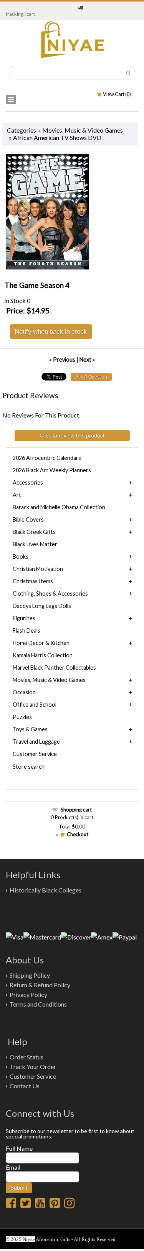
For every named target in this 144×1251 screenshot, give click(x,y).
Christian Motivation (38, 569)
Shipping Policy (30, 975)
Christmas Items (33, 581)
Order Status (26, 1057)
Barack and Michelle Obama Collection (59, 507)
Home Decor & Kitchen (41, 643)
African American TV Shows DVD (57, 137)
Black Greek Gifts (34, 532)
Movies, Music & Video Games (82, 130)
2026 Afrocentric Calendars (47, 458)
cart (30, 14)
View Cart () (116, 94)
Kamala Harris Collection (43, 655)
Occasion (24, 692)
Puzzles (22, 717)
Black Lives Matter (35, 544)
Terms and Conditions (38, 1004)
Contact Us (25, 1085)
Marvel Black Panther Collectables (54, 667)
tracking (14, 14)
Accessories (28, 482)
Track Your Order (33, 1066)
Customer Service (35, 754)
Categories (21, 130)
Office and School (34, 704)
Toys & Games (30, 729)
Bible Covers (28, 519)
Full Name (19, 1148)
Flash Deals (26, 630)
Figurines (24, 618)
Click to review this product (72, 435)
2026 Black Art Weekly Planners (52, 470)
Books (20, 556)
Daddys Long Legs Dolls (42, 606)
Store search (29, 766)
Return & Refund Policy (40, 984)
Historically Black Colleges (45, 890)
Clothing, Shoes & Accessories (50, 593)
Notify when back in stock (51, 331)
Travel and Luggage (36, 741)
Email (13, 1167)
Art (17, 495)
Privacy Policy (28, 994)
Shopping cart (76, 809)
